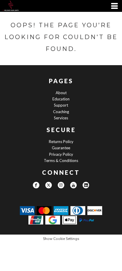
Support (61, 105)
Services (61, 118)
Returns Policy (61, 141)
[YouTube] (73, 185)
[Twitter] (48, 185)
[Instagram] (61, 185)
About (61, 92)
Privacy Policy (61, 154)
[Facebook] (36, 185)
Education (61, 99)
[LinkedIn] (86, 185)
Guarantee (61, 147)
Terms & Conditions (61, 160)
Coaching (61, 111)
